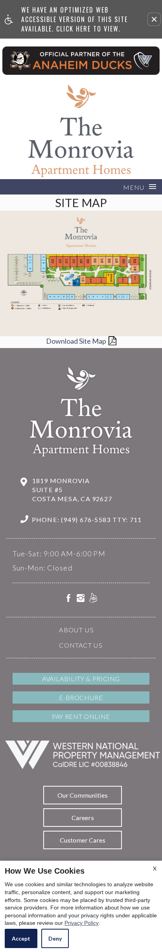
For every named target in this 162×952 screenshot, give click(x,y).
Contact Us (81, 645)
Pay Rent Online (81, 716)
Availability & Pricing (81, 678)
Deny (55, 938)
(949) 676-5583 (101, 519)
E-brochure (81, 697)
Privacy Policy (81, 923)
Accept (21, 938)
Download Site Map (76, 341)
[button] (154, 19)
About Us (76, 629)
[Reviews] (93, 599)
